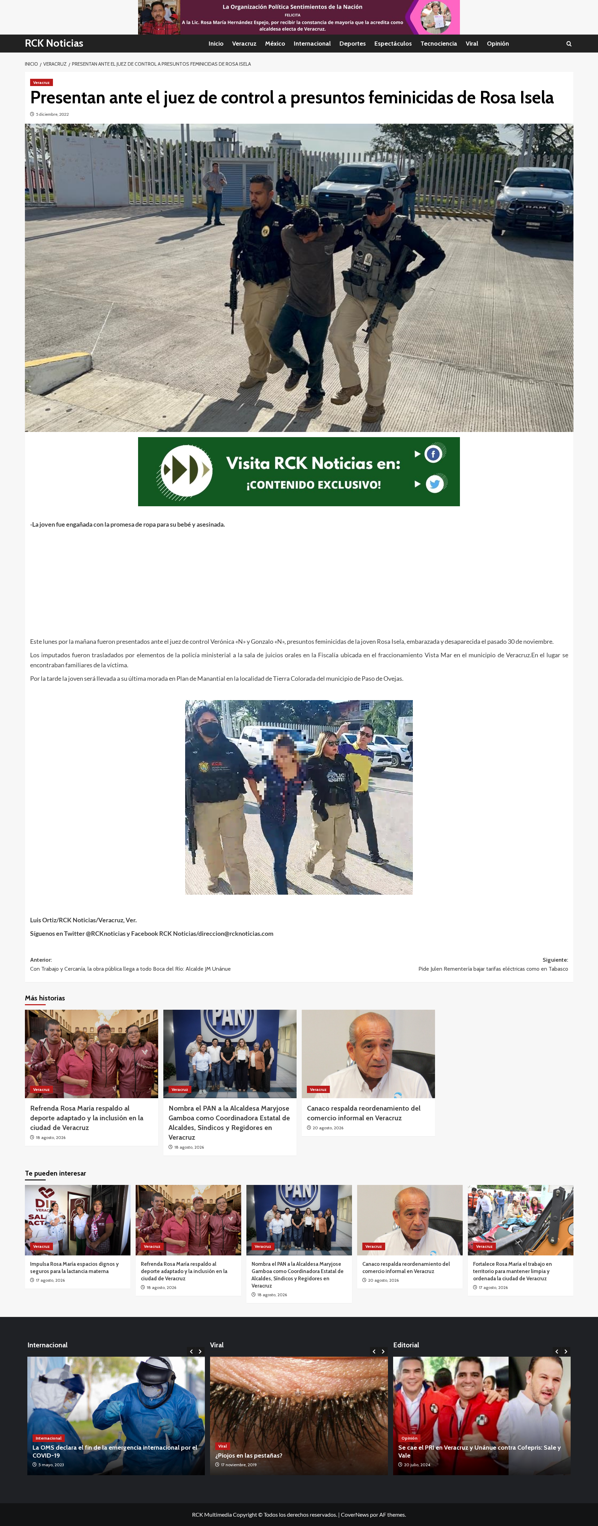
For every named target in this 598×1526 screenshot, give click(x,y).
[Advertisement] (237, 581)
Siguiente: (493, 964)
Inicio (216, 43)
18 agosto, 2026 (50, 1137)
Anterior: (130, 964)
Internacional (312, 43)
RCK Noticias (54, 43)
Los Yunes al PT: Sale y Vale (436, 1455)
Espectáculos (393, 43)
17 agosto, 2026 (50, 1280)
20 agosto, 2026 (328, 1127)
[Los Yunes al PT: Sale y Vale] (482, 1416)
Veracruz (244, 43)
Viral (472, 43)
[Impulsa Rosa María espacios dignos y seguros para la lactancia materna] (77, 1220)
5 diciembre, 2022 (52, 114)
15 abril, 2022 (50, 1464)
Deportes (352, 43)
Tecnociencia (438, 43)
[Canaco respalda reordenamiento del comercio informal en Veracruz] (368, 1054)
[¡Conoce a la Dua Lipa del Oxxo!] (299, 1416)
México (275, 43)
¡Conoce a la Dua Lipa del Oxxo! (259, 1455)
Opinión (498, 43)
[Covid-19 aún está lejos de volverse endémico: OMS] (116, 1416)
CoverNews (355, 1514)
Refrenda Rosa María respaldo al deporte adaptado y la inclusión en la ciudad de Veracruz (86, 1118)
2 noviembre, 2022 (238, 1464)
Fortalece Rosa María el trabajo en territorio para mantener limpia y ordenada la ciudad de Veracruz (512, 1271)
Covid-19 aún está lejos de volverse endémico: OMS (104, 1455)
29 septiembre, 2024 (423, 1464)
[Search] (569, 44)
